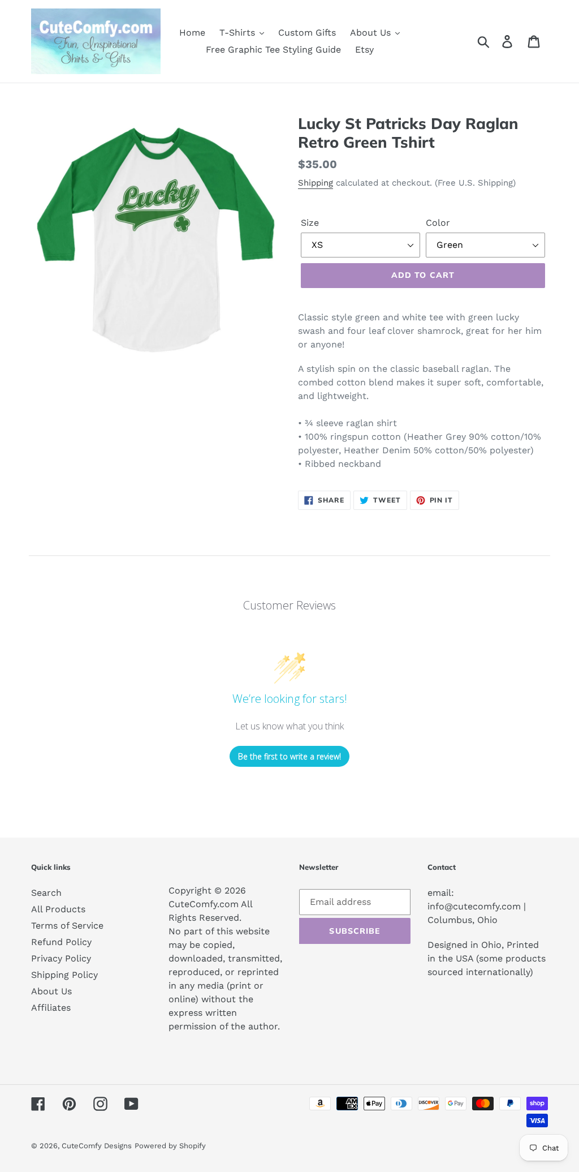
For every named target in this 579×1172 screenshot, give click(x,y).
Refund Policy (61, 942)
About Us (51, 991)
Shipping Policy (64, 974)
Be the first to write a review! (289, 756)
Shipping (315, 183)
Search (46, 892)
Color (438, 222)
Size (310, 222)
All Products (58, 909)
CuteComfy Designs (97, 1145)
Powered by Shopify (170, 1145)
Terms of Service (67, 925)
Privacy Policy (61, 958)
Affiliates (51, 1007)
